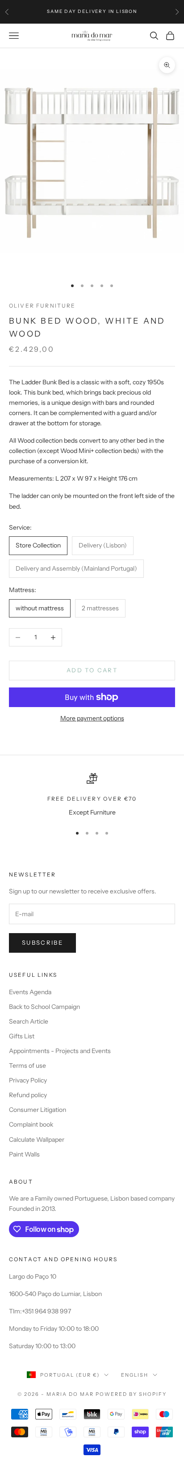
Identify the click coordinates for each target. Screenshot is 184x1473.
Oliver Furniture (42, 305)
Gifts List (21, 1036)
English (134, 1375)
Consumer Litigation (37, 1110)
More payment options (92, 718)
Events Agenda (30, 992)
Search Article (28, 1021)
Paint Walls (24, 1154)
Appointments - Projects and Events (60, 1051)
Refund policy (28, 1095)
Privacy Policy (28, 1080)
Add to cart (92, 670)
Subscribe (42, 942)
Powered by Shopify (131, 1394)
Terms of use (27, 1066)
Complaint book (31, 1124)
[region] (92, 795)
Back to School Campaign (44, 1007)
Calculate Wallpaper (36, 1140)
